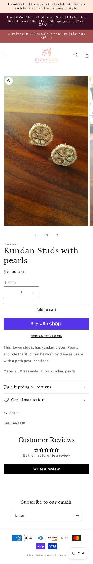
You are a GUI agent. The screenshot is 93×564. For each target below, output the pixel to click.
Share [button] (14, 412)
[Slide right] (57, 235)
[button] (6, 55)
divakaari (39, 555)
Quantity (10, 282)
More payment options (46, 336)
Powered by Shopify (55, 555)
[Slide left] (35, 235)
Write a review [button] (46, 469)
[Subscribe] (77, 515)
